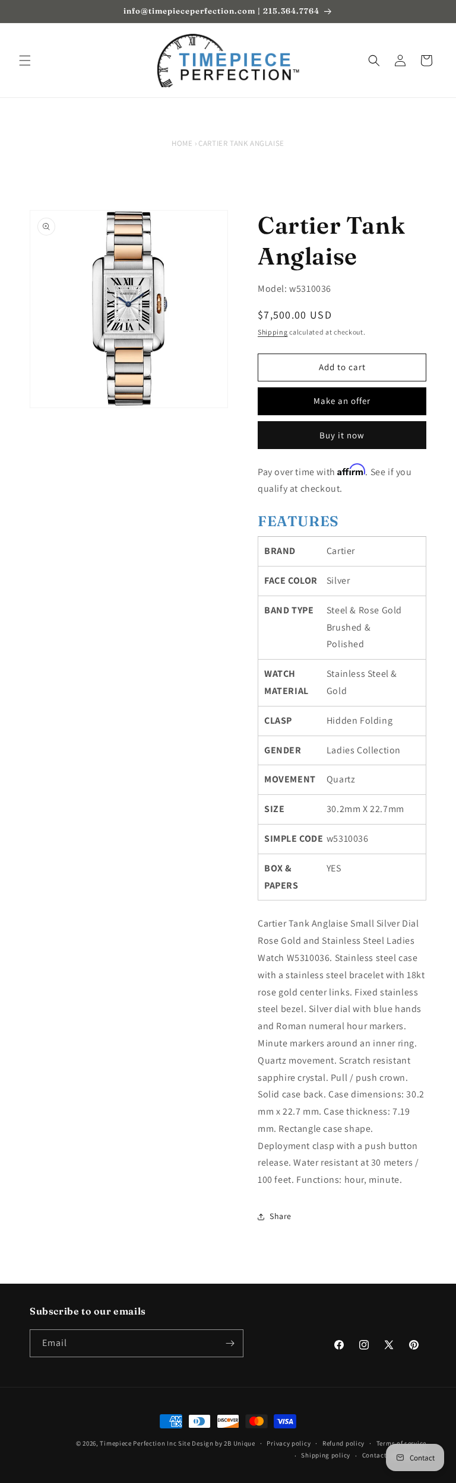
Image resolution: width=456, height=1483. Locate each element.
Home (182, 143)
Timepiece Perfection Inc (138, 1443)
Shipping (273, 331)
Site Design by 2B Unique (216, 1443)
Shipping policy (325, 1455)
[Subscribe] (230, 1343)
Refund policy (343, 1443)
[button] (25, 60)
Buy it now (342, 435)
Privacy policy (289, 1443)
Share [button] (281, 1216)
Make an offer (342, 400)
